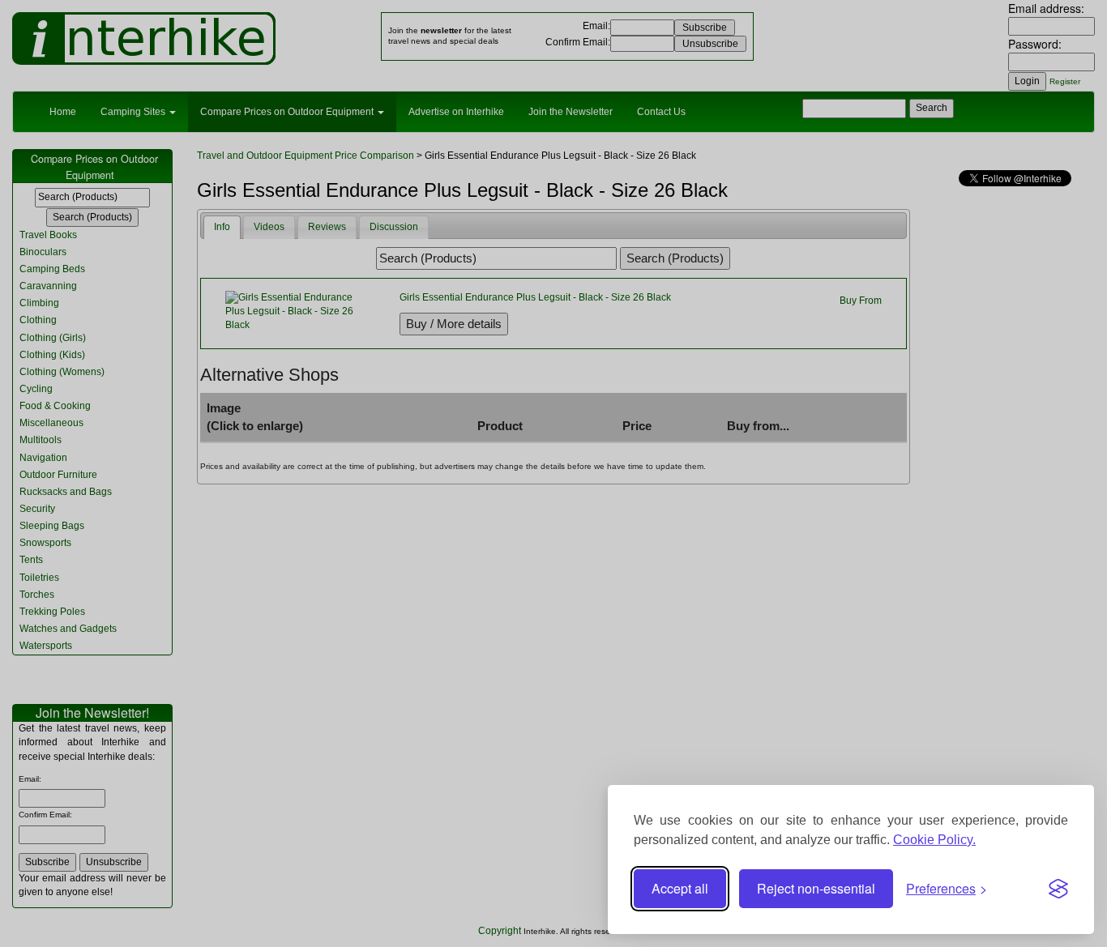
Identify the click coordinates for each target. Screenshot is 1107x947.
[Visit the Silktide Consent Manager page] (1058, 888)
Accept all (680, 888)
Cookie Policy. (934, 840)
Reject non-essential (816, 888)
